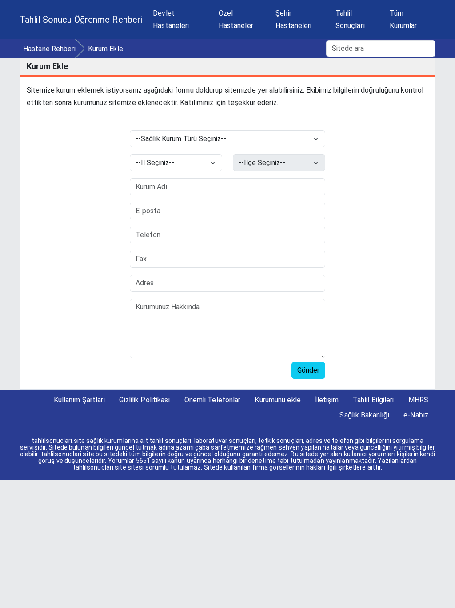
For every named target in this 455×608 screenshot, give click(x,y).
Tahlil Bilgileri (373, 400)
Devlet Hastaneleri (171, 19)
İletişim (327, 400)
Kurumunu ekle (277, 400)
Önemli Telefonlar (212, 400)
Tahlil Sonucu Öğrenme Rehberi (81, 19)
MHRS (418, 400)
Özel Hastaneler (236, 19)
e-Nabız (415, 415)
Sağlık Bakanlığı (364, 415)
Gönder (308, 370)
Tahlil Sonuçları (350, 19)
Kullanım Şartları (79, 400)
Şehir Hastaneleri (293, 19)
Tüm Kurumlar (403, 19)
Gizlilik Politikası (144, 400)
